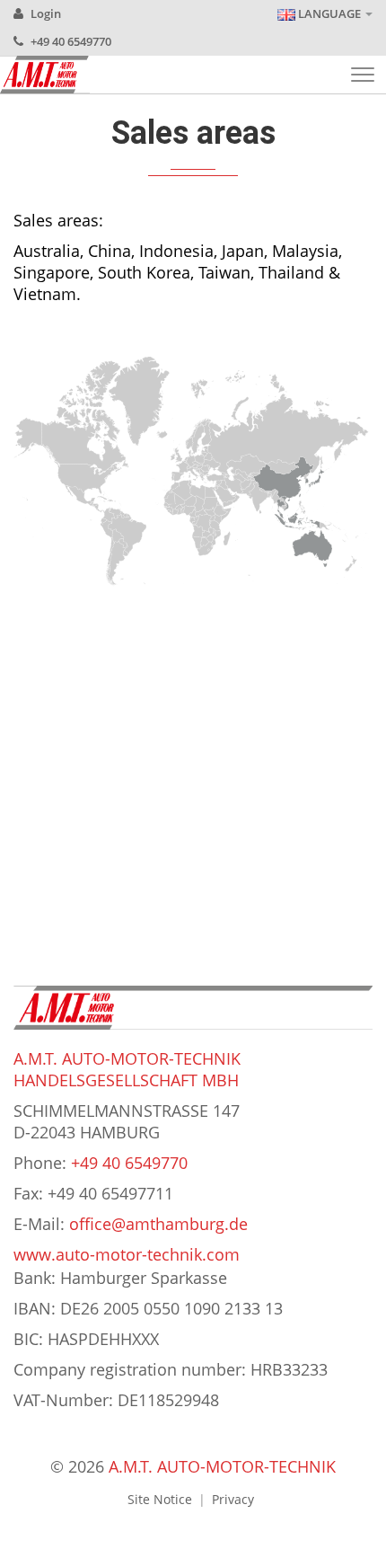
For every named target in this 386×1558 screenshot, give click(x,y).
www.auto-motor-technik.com (126, 1254)
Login (44, 13)
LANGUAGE (329, 13)
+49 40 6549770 (69, 41)
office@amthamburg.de (158, 1224)
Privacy (233, 1499)
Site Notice (159, 1499)
